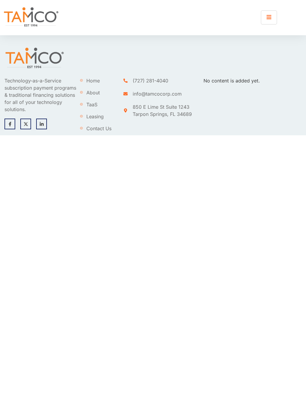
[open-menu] (269, 17)
